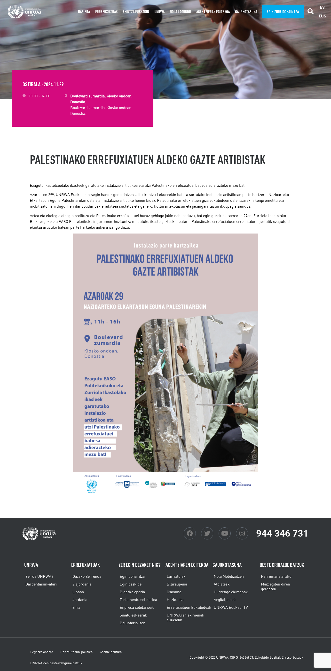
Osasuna (174, 591)
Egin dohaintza (132, 576)
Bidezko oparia (132, 591)
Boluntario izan (132, 622)
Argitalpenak (225, 599)
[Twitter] (207, 533)
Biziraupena (177, 584)
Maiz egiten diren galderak (275, 586)
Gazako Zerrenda (86, 576)
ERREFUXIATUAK (106, 11)
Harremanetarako (276, 576)
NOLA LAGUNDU (180, 11)
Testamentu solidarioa (138, 599)
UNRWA (159, 11)
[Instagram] (242, 533)
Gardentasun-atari (41, 584)
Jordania (79, 599)
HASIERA (84, 11)
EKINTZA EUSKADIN (136, 11)
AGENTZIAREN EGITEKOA (187, 565)
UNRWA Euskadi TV (231, 607)
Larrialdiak (176, 576)
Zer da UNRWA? (39, 576)
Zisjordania (81, 584)
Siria (76, 607)
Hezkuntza (175, 599)
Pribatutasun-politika (76, 652)
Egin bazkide (131, 584)
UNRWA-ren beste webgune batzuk (56, 663)
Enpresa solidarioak (137, 607)
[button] (310, 11)
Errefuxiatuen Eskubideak (189, 607)
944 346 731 (282, 533)
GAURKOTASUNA (246, 11)
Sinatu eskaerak (133, 615)
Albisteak (222, 584)
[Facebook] (190, 533)
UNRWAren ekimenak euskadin (185, 617)
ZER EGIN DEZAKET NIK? (139, 565)
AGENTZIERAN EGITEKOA (213, 11)
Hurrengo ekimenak (231, 591)
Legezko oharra (41, 652)
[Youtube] (225, 533)
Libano (78, 591)
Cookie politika (111, 652)
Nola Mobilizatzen (229, 576)
